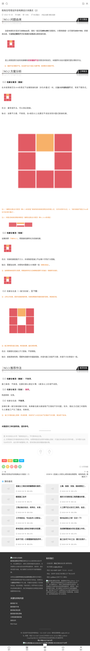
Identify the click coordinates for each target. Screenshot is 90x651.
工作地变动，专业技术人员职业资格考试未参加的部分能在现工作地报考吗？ (29, 518)
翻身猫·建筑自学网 (16, 561)
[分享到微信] (3, 466)
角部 (53, 15)
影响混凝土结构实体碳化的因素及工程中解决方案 (29, 528)
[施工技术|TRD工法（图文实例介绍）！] (52, 541)
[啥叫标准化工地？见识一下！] (52, 520)
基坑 (35, 406)
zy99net (53, 577)
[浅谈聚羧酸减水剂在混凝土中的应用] (52, 531)
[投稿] (83, 3)
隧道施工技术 (21, 497)
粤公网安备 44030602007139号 (56, 643)
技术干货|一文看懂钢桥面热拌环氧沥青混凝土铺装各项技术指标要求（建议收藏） (29, 539)
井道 (43, 15)
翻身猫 (43, 442)
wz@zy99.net (57, 567)
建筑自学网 (15, 583)
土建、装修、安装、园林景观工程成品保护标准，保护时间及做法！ (73, 486)
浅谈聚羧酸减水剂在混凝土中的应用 (73, 528)
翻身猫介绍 (13, 603)
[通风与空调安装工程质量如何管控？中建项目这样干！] (52, 499)
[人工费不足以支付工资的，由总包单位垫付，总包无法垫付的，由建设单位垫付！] (52, 510)
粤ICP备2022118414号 (45, 640)
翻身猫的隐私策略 (16, 614)
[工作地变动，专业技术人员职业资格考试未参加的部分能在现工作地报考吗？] (8, 520)
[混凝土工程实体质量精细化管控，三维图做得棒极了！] (8, 488)
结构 (18, 15)
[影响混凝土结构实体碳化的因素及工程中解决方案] (8, 531)
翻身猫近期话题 (15, 610)
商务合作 (13, 620)
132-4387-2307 (55, 570)
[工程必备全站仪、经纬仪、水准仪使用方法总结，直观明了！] (8, 510)
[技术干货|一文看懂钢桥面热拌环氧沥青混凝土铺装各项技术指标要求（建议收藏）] (8, 541)
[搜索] (7, 3)
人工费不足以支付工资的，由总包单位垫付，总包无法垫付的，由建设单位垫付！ (73, 507)
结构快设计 (21, 439)
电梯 (50, 15)
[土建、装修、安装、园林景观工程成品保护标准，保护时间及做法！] (52, 488)
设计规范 (16, 209)
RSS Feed (13, 624)
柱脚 (46, 15)
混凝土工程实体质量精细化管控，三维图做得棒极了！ (29, 486)
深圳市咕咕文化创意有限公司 (25, 577)
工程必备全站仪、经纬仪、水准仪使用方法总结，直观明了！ (29, 507)
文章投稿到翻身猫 (16, 617)
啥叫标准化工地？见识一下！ (71, 518)
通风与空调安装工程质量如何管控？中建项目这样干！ (72, 497)
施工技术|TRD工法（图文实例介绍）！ (72, 539)
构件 (27, 270)
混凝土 (34, 259)
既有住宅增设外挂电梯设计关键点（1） (16, 474)
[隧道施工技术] (8, 499)
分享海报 (84, 467)
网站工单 (57, 563)
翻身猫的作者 (14, 607)
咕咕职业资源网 (45, 3)
